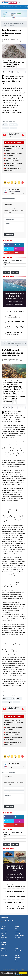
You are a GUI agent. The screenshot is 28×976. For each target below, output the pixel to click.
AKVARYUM (3, 942)
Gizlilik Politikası (19, 950)
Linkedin (18, 245)
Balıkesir (23, 41)
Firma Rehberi (18, 937)
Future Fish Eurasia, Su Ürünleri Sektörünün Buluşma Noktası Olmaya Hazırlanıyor (13, 148)
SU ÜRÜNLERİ (4, 931)
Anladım (23, 972)
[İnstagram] (2, 920)
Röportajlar (3, 948)
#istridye (19, 698)
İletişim (17, 962)
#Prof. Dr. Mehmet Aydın (8, 698)
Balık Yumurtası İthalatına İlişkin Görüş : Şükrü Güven (13, 164)
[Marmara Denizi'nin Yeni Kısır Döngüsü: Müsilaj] (14, 285)
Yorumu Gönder (9, 234)
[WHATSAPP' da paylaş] (9, 72)
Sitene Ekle (17, 957)
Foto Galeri (17, 928)
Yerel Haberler (18, 933)
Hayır (6, 268)
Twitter (8, 249)
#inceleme (5, 128)
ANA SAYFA (4, 22)
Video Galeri (18, 931)
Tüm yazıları (12, 193)
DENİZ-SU (11, 342)
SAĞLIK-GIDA (4, 940)
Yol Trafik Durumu (5, 953)
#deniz (4, 124)
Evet (6, 265)
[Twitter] (9, 920)
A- (24, 72)
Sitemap (17, 955)
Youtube (8, 252)
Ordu (22, 361)
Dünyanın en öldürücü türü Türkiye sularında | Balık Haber (14, 868)
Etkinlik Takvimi (4, 955)
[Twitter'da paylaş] (6, 72)
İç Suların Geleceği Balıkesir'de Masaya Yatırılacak (13, 154)
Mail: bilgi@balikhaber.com (14, 191)
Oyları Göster (14, 272)
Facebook (8, 245)
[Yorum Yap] (18, 72)
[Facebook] (5, 920)
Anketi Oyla (7, 272)
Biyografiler (4, 950)
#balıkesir (13, 128)
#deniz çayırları (13, 124)
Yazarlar (17, 926)
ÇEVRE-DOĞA (12, 22)
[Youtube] (12, 920)
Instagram (19, 249)
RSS (17, 252)
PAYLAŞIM (3, 944)
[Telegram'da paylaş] (12, 72)
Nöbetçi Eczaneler (19, 935)
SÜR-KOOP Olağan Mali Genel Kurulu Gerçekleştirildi (12, 169)
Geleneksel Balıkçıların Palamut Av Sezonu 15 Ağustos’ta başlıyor (13, 159)
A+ (21, 72)
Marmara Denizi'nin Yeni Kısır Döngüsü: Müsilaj (14, 294)
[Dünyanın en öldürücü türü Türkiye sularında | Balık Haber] (14, 857)
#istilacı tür (16, 702)
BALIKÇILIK (3, 928)
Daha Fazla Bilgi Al (18, 974)
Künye (16, 948)
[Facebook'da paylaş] (3, 72)
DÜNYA (2, 935)
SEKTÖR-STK (4, 933)
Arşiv (16, 959)
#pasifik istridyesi (7, 702)
